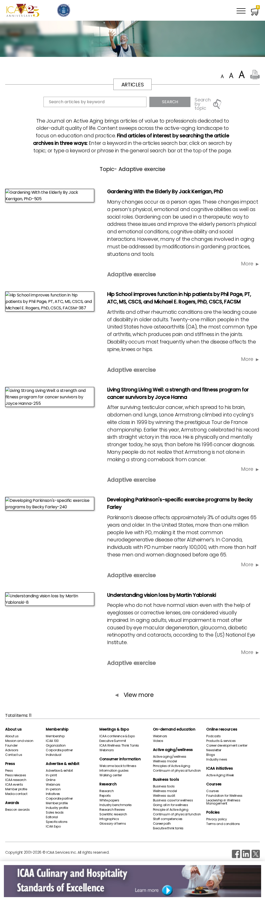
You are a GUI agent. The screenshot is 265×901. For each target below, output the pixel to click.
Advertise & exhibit (62, 763)
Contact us (13, 754)
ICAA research (15, 779)
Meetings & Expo (114, 729)
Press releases (15, 775)
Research (107, 784)
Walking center (110, 775)
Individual (53, 754)
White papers (109, 800)
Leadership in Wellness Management (223, 802)
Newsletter (213, 750)
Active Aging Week (220, 775)
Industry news (216, 759)
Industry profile (57, 807)
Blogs (210, 754)
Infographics (109, 819)
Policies (212, 812)
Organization (55, 745)
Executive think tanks (168, 828)
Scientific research (113, 814)
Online (50, 779)
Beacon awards (17, 809)
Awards (12, 802)
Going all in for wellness (170, 805)
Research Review (112, 809)
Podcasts (213, 736)
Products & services (220, 740)
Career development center (226, 745)
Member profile (16, 789)
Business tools (166, 779)
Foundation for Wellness (224, 795)
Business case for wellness (173, 800)
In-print (51, 775)
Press (10, 763)
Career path (162, 823)
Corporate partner (59, 750)
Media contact (16, 793)
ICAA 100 (52, 740)
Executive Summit (112, 740)
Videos (158, 740)
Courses (214, 784)
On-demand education (174, 729)
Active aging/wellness (173, 749)
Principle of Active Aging (170, 809)
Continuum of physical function (177, 770)
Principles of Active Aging (171, 766)
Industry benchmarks (115, 805)
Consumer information (120, 759)
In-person (53, 789)
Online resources (221, 729)
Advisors (11, 750)
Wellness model (165, 761)
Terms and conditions (223, 823)
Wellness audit (164, 795)
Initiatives (53, 793)
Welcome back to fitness (117, 766)
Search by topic (202, 104)
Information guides (113, 770)
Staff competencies (167, 819)
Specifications (57, 821)
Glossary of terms (112, 823)
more (247, 263)
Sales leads (54, 812)
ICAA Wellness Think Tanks (119, 745)
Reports (105, 795)
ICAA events (14, 784)
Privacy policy (216, 819)
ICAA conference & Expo (117, 736)
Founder (11, 745)
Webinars (53, 784)
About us (13, 729)
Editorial (52, 817)
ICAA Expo (53, 826)
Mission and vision (19, 740)
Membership (57, 729)
